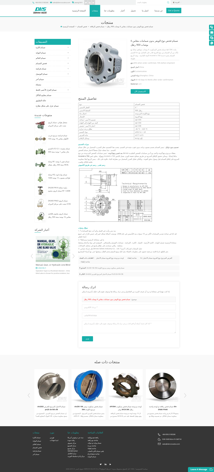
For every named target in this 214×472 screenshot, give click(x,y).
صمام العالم (41, 58)
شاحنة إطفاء (132, 258)
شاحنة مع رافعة (93, 440)
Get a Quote (173, 10)
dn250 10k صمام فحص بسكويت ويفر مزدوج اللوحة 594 (105, 268)
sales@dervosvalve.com (61, 2)
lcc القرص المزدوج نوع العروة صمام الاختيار (156, 258)
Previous (32, 256)
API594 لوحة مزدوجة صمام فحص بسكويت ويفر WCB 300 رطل (126, 408)
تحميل (133, 10)
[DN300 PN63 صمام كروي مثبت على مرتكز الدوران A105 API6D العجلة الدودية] (40, 203)
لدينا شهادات (54, 440)
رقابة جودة (71, 440)
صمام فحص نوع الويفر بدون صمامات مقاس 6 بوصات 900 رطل (107, 299)
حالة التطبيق (41, 100)
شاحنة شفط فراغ (93, 454)
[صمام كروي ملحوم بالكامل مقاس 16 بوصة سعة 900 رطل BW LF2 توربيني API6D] (40, 216)
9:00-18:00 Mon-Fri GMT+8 (171, 439)
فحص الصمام (82, 26)
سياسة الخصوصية (142, 469)
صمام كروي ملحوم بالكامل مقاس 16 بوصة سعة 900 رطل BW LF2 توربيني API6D (59, 216)
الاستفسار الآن (140, 91)
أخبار (123, 10)
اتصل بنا (145, 10)
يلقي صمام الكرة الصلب (96, 451)
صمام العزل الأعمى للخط (46, 90)
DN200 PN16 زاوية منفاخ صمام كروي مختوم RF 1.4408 (59, 189)
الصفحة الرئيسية (79, 10)
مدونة (114, 469)
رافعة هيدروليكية (93, 437)
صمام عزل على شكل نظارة (47, 105)
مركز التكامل (72, 453)
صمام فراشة (41, 68)
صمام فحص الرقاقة (97, 26)
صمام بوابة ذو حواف (94, 443)
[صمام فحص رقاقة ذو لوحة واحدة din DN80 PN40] (163, 386)
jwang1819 (78, 2)
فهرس (52, 437)
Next (73, 256)
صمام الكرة (40, 47)
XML (132, 469)
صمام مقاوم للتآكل (43, 95)
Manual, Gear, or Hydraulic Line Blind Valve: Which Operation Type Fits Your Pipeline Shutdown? (52, 264)
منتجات (95, 10)
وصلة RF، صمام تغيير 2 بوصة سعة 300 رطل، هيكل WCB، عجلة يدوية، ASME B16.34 (58, 163)
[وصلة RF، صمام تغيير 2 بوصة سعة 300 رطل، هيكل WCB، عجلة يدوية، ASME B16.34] (40, 164)
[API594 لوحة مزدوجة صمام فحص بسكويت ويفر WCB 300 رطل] (125, 386)
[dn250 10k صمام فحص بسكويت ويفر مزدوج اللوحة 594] (88, 386)
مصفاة (38, 84)
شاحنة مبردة (92, 446)
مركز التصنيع (72, 446)
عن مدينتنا (159, 10)
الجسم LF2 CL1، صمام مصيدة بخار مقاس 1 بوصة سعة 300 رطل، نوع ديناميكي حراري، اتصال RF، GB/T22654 (59, 150)
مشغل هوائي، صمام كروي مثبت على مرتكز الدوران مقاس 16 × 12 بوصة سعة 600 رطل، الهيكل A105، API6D (59, 124)
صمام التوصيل (42, 74)
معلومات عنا (109, 10)
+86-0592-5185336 (41, 2)
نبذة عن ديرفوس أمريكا (75, 437)
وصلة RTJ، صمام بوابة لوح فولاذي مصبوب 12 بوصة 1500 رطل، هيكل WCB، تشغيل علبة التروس (59, 176)
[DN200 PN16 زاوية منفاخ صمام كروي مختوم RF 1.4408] (40, 190)
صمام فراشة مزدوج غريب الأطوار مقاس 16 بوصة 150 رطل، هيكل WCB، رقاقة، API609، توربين (58, 137)
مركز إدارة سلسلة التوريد (76, 456)
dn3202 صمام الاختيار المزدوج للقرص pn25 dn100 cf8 (104, 274)
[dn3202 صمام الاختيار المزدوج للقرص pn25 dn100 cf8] (51, 386)
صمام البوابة (41, 52)
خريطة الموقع (106, 469)
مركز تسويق (72, 443)
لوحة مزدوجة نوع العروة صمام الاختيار (110, 258)
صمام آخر (40, 79)
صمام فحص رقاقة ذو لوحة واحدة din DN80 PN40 (162, 408)
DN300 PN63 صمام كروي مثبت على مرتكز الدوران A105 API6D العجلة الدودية (59, 203)
